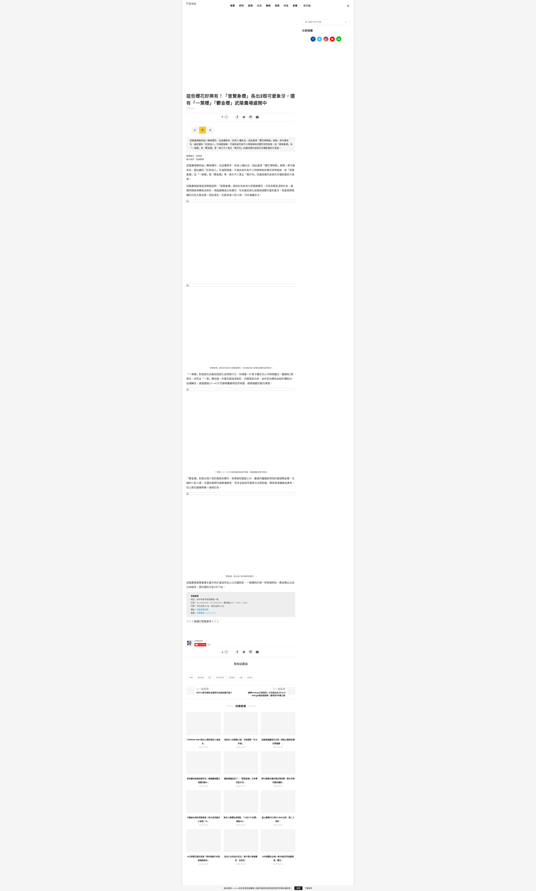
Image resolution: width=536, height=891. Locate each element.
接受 (298, 888)
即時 (241, 5)
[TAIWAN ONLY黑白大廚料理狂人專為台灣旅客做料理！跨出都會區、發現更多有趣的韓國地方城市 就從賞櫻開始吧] (203, 723)
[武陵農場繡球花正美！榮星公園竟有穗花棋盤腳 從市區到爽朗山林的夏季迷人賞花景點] (278, 723)
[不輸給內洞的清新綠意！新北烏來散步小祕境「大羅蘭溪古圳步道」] (203, 801)
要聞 (250, 5)
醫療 (268, 5)
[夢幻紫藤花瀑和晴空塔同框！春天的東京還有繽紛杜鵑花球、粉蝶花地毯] (278, 762)
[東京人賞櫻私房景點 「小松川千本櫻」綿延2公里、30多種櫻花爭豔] (241, 801)
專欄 (295, 5)
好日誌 (307, 5)
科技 (286, 5)
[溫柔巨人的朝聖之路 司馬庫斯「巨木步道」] (241, 723)
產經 (277, 5)
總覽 (232, 5)
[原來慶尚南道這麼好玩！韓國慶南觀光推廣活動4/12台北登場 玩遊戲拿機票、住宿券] (203, 762)
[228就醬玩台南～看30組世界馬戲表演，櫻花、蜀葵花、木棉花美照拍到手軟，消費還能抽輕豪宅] (278, 840)
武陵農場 (232, 678)
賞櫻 (241, 678)
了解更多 (308, 888)
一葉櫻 (190, 678)
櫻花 (209, 678)
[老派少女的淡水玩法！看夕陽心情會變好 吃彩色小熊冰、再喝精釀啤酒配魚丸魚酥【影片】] (241, 840)
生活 (259, 5)
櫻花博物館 (220, 678)
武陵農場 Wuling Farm (206, 613)
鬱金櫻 (249, 678)
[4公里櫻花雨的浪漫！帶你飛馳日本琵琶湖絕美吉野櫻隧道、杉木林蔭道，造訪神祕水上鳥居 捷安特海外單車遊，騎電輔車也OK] (203, 840)
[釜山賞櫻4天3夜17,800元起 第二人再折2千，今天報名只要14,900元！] (278, 801)
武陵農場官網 (202, 609)
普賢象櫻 (201, 678)
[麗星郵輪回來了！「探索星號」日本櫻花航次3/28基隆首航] (241, 762)
